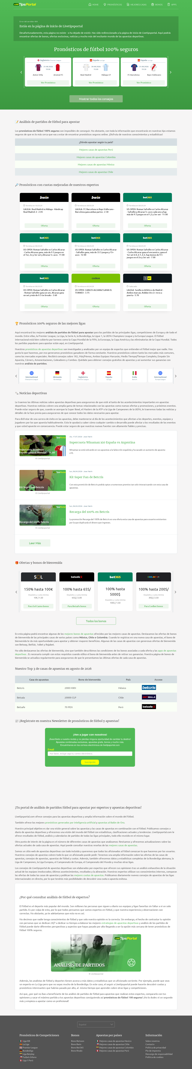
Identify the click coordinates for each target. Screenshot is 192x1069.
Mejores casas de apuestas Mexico (115, 1041)
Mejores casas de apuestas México (96, 164)
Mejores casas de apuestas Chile (96, 171)
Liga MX (26, 1041)
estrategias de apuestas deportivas (120, 922)
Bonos (158, 4)
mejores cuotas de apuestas (89, 875)
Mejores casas (138, 4)
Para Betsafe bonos (77, 606)
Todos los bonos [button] (96, 621)
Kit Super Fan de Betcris (86, 477)
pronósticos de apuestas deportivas (44, 349)
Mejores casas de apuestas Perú (96, 149)
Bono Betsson (77, 1041)
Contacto (150, 1044)
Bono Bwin (76, 1044)
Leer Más (35, 543)
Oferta (44, 225)
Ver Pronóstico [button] (48, 82)
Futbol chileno (29, 1057)
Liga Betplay (28, 1054)
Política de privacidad (156, 1047)
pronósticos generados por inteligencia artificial (70, 822)
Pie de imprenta (153, 1050)
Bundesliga (28, 1050)
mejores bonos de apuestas (78, 633)
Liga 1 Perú (28, 1060)
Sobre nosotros (153, 1041)
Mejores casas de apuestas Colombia (96, 156)
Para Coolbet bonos (153, 606)
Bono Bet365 (77, 1047)
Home (95, 4)
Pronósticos (114, 4)
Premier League (30, 1047)
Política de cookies (154, 1057)
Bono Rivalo (76, 1050)
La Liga (26, 1044)
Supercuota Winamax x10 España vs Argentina (102, 442)
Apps (173, 4)
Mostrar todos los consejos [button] (96, 99)
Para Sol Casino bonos (38, 606)
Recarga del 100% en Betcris (89, 512)
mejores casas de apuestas (123, 845)
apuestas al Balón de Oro (111, 822)
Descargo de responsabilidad (159, 1054)
